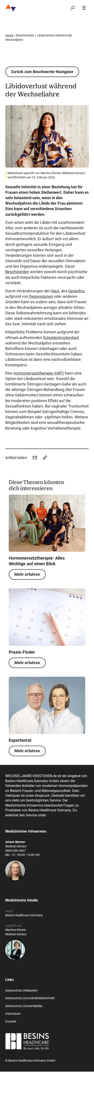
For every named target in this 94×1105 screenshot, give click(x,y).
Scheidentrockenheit (61, 337)
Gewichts (76, 291)
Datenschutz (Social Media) (23, 1006)
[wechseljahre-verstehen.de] (10, 8)
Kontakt (10, 1021)
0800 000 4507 (15, 850)
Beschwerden (17, 271)
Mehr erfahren (27, 574)
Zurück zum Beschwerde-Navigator (42, 71)
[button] (34, 457)
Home (9, 35)
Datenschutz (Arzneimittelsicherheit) (30, 998)
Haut (55, 291)
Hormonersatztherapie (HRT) (39, 373)
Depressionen (41, 296)
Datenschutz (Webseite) (21, 990)
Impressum (13, 1013)
